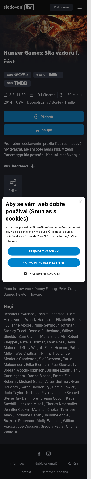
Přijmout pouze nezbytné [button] (44, 262)
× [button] (80, 202)
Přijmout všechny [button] (43, 251)
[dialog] (43, 239)
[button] (43, 273)
